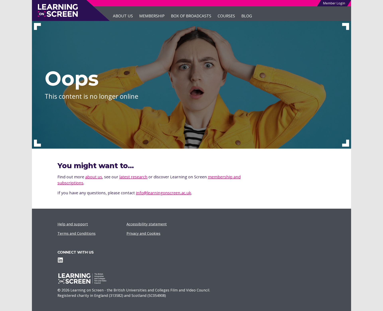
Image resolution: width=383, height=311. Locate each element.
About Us (123, 16)
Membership (152, 16)
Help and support (72, 224)
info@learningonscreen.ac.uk (163, 192)
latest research (133, 177)
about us (93, 177)
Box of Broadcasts (191, 16)
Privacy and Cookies (143, 233)
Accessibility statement (146, 224)
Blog (246, 16)
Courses (226, 16)
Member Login (334, 3)
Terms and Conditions (76, 233)
